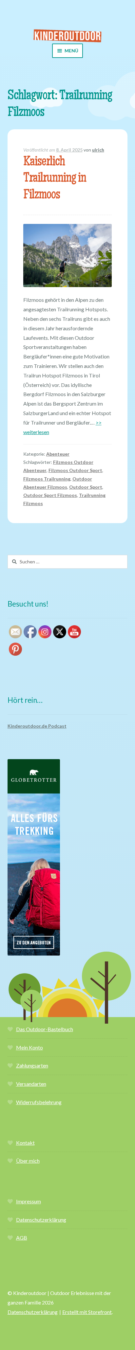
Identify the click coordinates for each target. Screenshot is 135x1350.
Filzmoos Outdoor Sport (75, 470)
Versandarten (31, 1084)
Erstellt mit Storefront (87, 1312)
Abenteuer (57, 454)
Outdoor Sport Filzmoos (50, 495)
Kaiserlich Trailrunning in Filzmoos (54, 179)
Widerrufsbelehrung (39, 1102)
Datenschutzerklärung (41, 1219)
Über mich (28, 1161)
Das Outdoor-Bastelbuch (44, 1029)
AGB (21, 1237)
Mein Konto (29, 1047)
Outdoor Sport (85, 487)
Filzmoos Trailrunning (46, 479)
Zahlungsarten (32, 1065)
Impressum (28, 1201)
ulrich (98, 150)
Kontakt (25, 1143)
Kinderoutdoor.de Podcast (37, 726)
